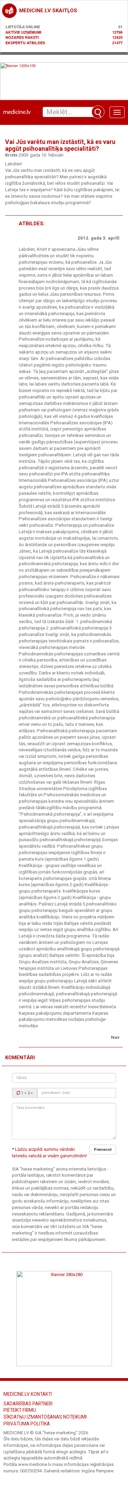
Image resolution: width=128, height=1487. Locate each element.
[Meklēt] (97, 111)
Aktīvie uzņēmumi (23, 32)
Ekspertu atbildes (25, 42)
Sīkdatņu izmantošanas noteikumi (45, 1417)
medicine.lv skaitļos (48, 10)
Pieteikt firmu (19, 1410)
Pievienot (103, 1149)
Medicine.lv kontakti (27, 1394)
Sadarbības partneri (28, 1403)
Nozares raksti (22, 37)
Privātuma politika (26, 1423)
